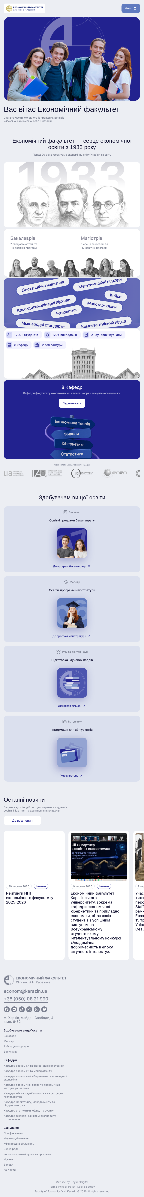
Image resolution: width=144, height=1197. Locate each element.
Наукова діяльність (16, 1138)
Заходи (8, 1164)
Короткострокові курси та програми (27, 1154)
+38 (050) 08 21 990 (26, 999)
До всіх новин (22, 820)
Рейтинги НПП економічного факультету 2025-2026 (29, 897)
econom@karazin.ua (25, 991)
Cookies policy (86, 1186)
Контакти (10, 1169)
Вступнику (10, 1051)
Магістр (9, 1041)
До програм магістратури (69, 636)
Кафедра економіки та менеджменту (28, 1070)
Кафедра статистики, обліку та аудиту (29, 1110)
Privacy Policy (67, 1186)
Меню (128, 8)
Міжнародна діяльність (19, 1143)
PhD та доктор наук (16, 1046)
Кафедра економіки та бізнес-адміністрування (34, 1065)
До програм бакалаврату (69, 566)
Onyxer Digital (79, 1182)
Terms (53, 1186)
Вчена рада (11, 1148)
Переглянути (72, 403)
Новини (41, 886)
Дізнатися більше (69, 705)
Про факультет (13, 1133)
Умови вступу (69, 775)
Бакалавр (10, 1035)
